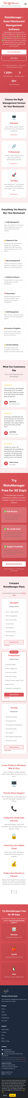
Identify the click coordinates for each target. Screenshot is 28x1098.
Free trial (6, 645)
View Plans (14, 58)
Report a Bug (5, 1041)
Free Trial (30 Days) (14, 52)
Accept (12, 1095)
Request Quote (14, 642)
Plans (3, 1012)
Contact (4, 1032)
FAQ (3, 1035)
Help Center (5, 1029)
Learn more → (14, 134)
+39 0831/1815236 (9, 1052)
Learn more (7, 750)
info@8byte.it (7, 1050)
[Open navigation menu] (25, 4)
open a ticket (23, 1059)
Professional (5, 1018)
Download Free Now (14, 564)
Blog (3, 1038)
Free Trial (4, 1021)
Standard (4, 1015)
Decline (5, 1095)
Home (3, 1009)
